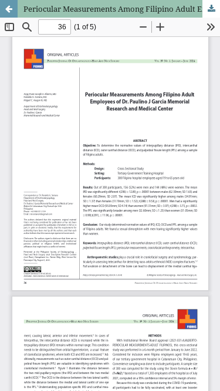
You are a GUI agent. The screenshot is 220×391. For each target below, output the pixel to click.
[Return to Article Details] (9, 9)
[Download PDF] (211, 9)
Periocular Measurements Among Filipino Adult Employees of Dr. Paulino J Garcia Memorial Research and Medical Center (121, 9)
